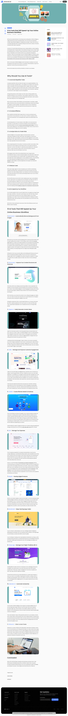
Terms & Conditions (27, 695)
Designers (15, 696)
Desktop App (6, 695)
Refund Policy (26, 699)
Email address (42, 697)
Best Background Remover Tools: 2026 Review (57, 38)
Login (61, 1)
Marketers (15, 699)
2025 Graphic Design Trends (56, 48)
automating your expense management (26, 462)
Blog (5, 700)
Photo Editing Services (32, 1)
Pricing (50, 1)
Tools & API (39, 1)
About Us (5, 699)
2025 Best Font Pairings (55, 54)
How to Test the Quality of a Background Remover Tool (56, 33)
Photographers (16, 703)
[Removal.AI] (6, 2)
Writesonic (11, 624)
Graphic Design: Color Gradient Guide (57, 44)
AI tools (10, 153)
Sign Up (64, 1)
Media (15, 700)
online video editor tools (26, 427)
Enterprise (15, 704)
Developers (16, 695)
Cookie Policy (50, 713)
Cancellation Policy (27, 700)
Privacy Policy (26, 696)
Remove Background (22, 1)
